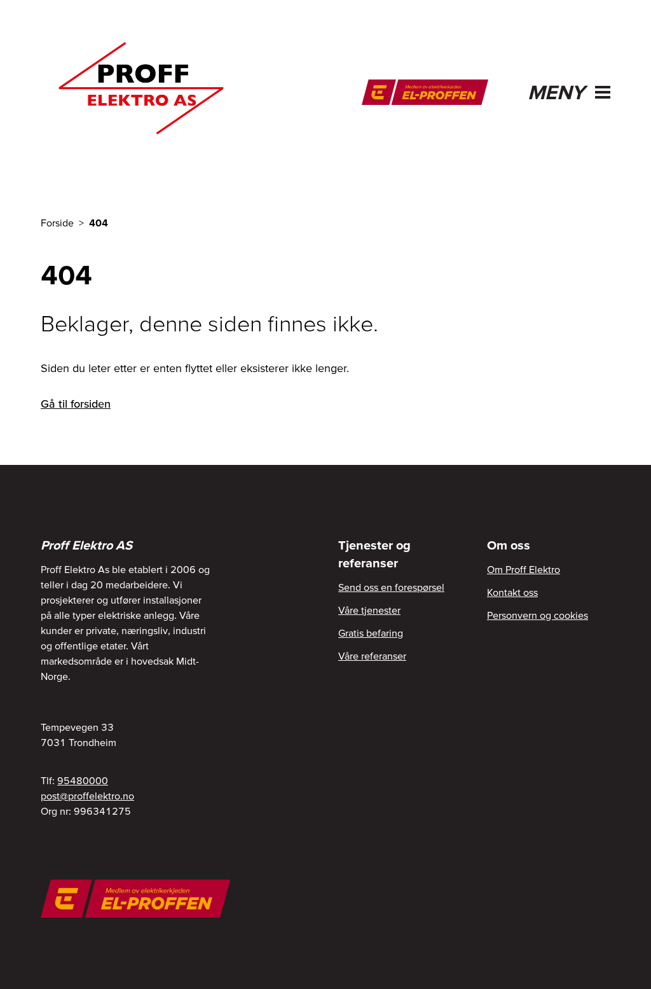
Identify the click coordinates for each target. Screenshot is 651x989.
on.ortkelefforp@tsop (87, 795)
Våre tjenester (369, 610)
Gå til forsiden (76, 403)
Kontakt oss (512, 592)
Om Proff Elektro (523, 569)
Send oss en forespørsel (391, 587)
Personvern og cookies (537, 615)
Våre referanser (372, 655)
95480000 (82, 780)
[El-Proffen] (425, 92)
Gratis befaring (370, 633)
